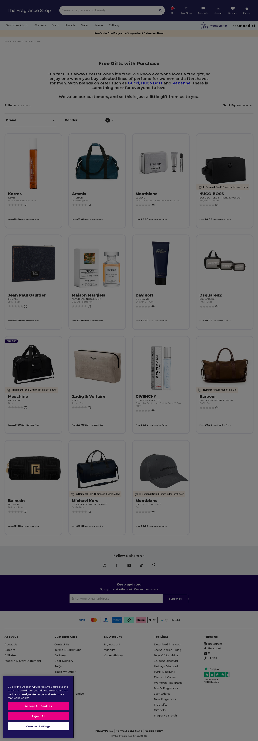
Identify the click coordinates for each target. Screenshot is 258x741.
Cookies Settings (38, 726)
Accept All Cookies (38, 705)
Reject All (38, 716)
